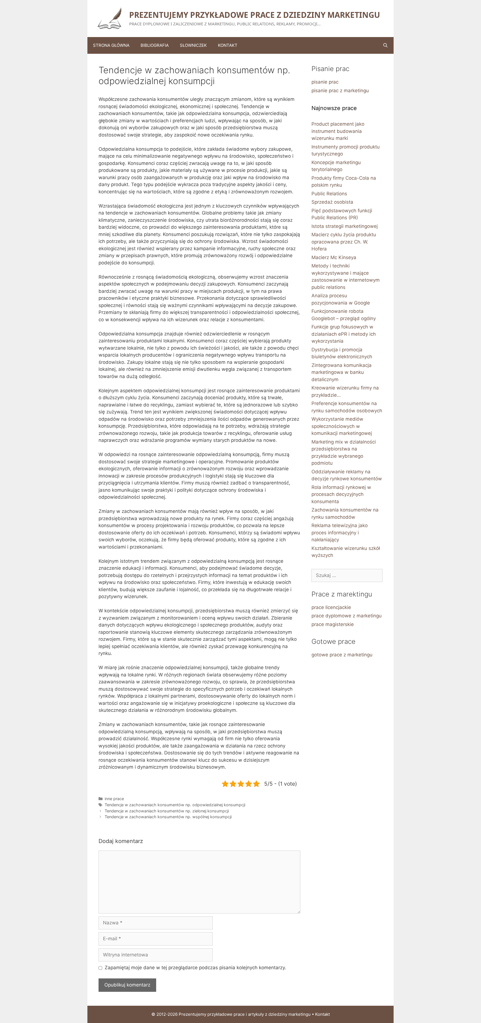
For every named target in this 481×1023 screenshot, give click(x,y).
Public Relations (329, 193)
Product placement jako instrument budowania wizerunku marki (337, 131)
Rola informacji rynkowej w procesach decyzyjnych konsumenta (341, 494)
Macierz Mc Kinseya (333, 257)
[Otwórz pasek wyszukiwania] (385, 45)
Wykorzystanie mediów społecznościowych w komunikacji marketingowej (341, 426)
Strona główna (111, 45)
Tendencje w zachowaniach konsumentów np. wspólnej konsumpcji (168, 816)
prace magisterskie (332, 624)
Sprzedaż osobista (332, 202)
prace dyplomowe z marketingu (346, 615)
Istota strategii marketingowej (344, 226)
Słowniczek (193, 45)
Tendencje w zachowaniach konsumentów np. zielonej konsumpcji (167, 810)
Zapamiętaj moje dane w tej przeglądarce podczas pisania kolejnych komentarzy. (195, 967)
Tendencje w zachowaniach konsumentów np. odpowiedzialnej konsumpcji (175, 804)
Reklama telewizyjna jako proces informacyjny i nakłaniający (339, 532)
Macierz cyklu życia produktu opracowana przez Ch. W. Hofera (343, 242)
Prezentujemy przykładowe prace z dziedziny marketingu (254, 14)
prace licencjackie (331, 607)
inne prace (114, 798)
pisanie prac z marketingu (340, 90)
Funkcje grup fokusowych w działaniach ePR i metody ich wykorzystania (343, 334)
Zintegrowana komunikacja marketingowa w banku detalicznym (341, 372)
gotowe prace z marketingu (341, 654)
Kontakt (227, 45)
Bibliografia (155, 45)
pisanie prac (324, 82)
